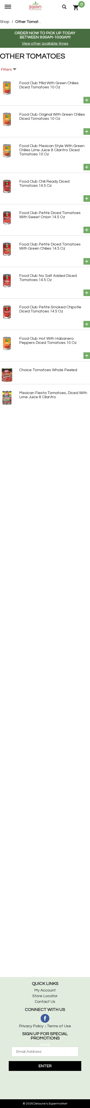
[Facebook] (45, 1018)
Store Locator (45, 996)
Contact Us (45, 1002)
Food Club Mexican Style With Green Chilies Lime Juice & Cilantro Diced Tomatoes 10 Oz (52, 150)
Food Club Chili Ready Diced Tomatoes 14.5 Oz (44, 183)
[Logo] (36, 5)
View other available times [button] (45, 43)
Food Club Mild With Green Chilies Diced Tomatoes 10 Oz (49, 85)
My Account (45, 990)
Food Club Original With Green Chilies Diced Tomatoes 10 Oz (52, 116)
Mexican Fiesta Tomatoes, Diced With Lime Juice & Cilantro (53, 395)
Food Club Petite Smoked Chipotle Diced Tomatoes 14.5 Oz (50, 309)
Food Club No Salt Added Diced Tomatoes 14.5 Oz (48, 278)
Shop (4, 22)
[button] (86, 100)
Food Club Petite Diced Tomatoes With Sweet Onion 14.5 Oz (50, 215)
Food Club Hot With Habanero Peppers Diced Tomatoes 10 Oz (48, 340)
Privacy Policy (31, 1026)
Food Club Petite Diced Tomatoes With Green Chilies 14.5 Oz (50, 246)
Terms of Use (59, 1026)
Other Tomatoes (30, 22)
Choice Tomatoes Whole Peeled (48, 370)
